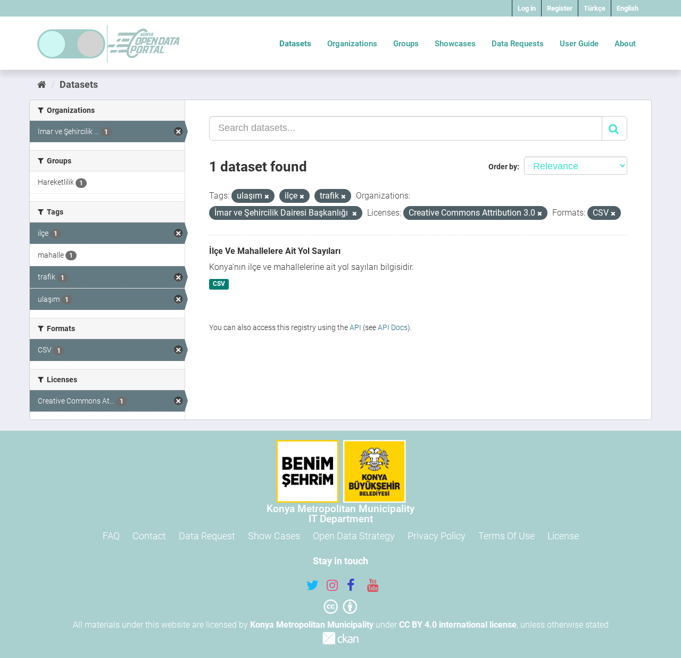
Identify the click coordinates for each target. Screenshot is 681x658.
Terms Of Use (506, 535)
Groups (406, 43)
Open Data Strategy (354, 535)
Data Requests (518, 43)
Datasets (295, 43)
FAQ (111, 535)
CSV (219, 284)
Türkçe (594, 8)
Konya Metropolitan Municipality (311, 625)
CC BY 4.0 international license (458, 625)
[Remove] (266, 196)
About (625, 43)
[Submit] (614, 128)
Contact (149, 535)
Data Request (207, 535)
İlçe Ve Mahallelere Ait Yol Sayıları (274, 251)
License (563, 535)
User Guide (579, 43)
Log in (527, 8)
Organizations (352, 43)
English (627, 8)
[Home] (41, 84)
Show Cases (274, 535)
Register (559, 8)
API (355, 327)
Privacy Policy (437, 535)
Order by (502, 166)
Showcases (455, 43)
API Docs (393, 327)
